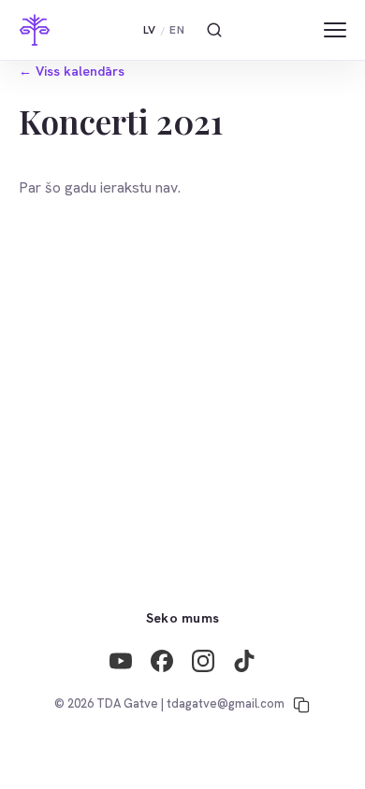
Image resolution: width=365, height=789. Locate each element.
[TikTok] (244, 661)
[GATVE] (35, 30)
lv (149, 29)
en (176, 29)
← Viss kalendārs (71, 71)
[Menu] (335, 29)
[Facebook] (162, 661)
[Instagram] (203, 661)
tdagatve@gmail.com (226, 703)
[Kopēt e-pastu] (301, 705)
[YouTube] (120, 661)
